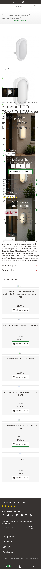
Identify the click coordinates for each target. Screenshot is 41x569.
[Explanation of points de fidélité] (37, 195)
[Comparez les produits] (20, 566)
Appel (16, 1)
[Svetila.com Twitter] (8, 515)
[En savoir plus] (36, 266)
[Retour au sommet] (34, 566)
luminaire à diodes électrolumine (29, 223)
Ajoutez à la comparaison (12, 219)
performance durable (27, 212)
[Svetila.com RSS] (13, 515)
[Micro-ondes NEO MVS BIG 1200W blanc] (20, 387)
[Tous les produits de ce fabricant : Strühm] (11, 212)
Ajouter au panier (22, 310)
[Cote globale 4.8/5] (9, 506)
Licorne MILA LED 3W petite (20, 359)
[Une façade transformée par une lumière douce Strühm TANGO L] (10, 92)
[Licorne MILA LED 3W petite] (20, 353)
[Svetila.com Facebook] (3, 515)
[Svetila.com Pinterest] (31, 515)
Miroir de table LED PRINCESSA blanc (20, 325)
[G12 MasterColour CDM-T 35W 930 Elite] (20, 420)
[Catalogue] (37, 541)
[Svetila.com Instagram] (22, 515)
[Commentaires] (36, 271)
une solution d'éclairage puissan (30, 218)
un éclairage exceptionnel (27, 215)
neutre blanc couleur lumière (30, 220)
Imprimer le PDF (12, 223)
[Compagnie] (37, 536)
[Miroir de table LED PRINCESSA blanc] (20, 320)
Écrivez (6, 1)
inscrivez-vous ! (31, 527)
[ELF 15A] (20, 454)
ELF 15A (20, 459)
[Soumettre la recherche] (36, 6)
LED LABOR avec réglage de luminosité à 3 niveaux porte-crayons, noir (20, 294)
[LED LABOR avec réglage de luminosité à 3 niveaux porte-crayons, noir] (20, 286)
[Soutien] (37, 546)
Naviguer (27, 1)
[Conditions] (37, 551)
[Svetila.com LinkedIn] (26, 515)
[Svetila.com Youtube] (17, 515)
